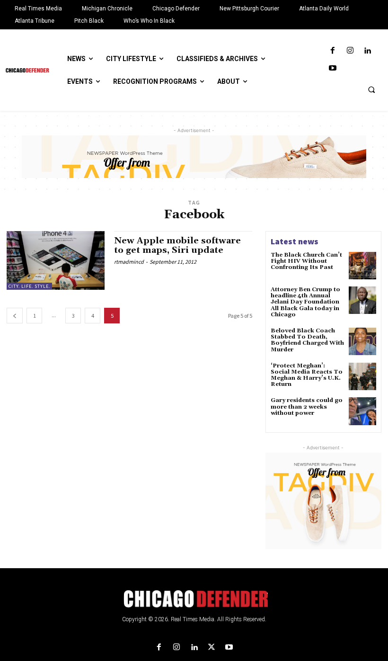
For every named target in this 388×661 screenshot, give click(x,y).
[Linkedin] (367, 51)
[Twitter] (211, 647)
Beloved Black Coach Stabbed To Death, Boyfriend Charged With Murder (307, 340)
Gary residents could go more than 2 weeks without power (307, 406)
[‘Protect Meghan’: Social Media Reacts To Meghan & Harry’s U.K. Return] (362, 376)
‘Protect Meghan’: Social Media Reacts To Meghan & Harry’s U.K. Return (307, 375)
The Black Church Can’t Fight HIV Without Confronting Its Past (306, 261)
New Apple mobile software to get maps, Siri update (177, 245)
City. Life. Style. (29, 286)
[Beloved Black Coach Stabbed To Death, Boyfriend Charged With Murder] (362, 341)
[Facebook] (332, 51)
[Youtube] (332, 68)
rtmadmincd (129, 261)
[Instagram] (350, 51)
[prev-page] (15, 315)
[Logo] (194, 599)
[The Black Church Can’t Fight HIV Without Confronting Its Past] (362, 265)
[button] (371, 89)
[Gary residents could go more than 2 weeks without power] (362, 411)
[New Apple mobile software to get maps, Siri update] (56, 260)
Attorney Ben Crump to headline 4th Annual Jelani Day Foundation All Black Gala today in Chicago (305, 302)
